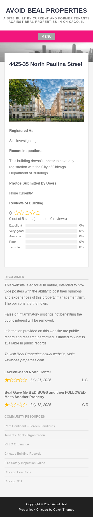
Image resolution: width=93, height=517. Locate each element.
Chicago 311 (13, 481)
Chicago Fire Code (18, 472)
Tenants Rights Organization (25, 435)
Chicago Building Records (23, 453)
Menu (47, 36)
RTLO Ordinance (17, 444)
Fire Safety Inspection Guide (25, 463)
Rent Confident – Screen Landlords (30, 426)
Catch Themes (63, 509)
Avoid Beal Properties (46, 10)
